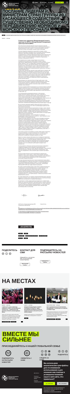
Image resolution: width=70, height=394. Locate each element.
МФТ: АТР (20, 238)
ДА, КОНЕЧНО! (49, 383)
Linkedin (42, 355)
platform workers (6, 321)
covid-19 (20, 233)
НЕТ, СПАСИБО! (63, 383)
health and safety (50, 319)
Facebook (46, 351)
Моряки (25, 233)
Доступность (36, 373)
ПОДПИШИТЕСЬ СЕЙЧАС (45, 261)
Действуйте (58, 2)
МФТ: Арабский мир (43, 235)
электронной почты (25, 264)
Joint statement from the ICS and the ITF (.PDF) (26, 227)
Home (4, 35)
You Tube (49, 351)
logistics (58, 319)
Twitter (42, 351)
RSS (49, 355)
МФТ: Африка (21, 235)
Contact (27, 353)
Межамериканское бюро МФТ (31, 235)
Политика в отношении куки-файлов (37, 377)
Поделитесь (9, 250)
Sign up (8, 353)
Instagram (46, 355)
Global (25, 238)
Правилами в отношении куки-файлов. (52, 391)
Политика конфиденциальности (38, 381)
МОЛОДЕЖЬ (14, 321)
